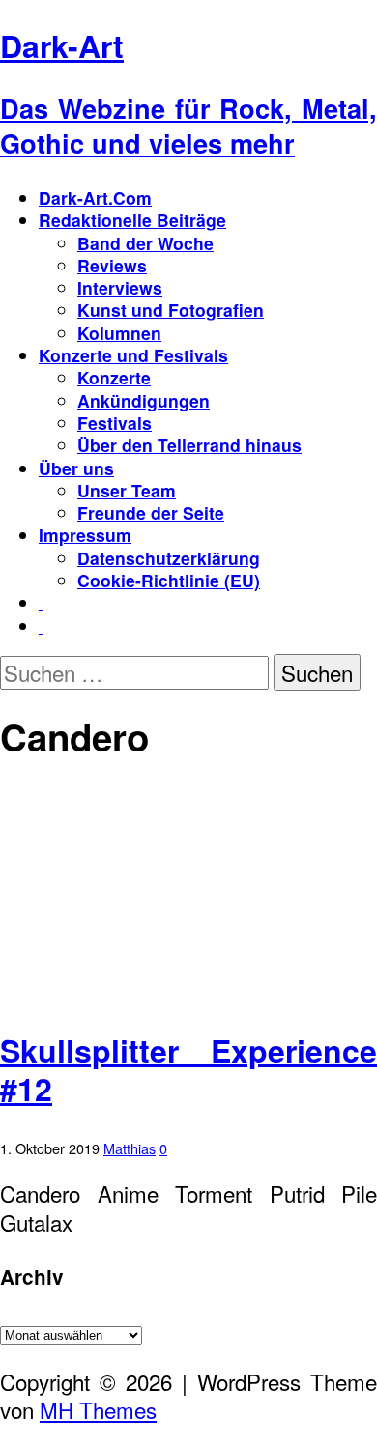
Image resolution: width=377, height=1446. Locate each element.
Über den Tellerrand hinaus (189, 445)
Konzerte (114, 377)
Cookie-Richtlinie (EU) (168, 580)
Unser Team (126, 490)
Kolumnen (119, 333)
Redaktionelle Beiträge (132, 220)
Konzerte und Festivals (133, 355)
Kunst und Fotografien (170, 310)
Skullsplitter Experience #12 (188, 1069)
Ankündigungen (143, 400)
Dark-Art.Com (95, 197)
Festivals (114, 423)
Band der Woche (145, 243)
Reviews (112, 265)
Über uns (76, 468)
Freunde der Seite (150, 512)
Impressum (85, 535)
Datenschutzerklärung (168, 558)
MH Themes (98, 1409)
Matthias (129, 1148)
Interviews (119, 287)
